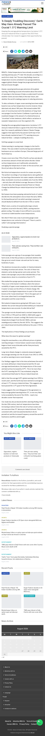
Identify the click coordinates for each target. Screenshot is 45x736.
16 (40, 644)
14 (28, 644)
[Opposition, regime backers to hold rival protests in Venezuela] (6, 239)
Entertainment (7, 542)
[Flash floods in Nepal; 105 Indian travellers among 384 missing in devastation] (11, 579)
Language (7, 693)
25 (10, 651)
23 (40, 648)
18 (10, 648)
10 (4, 644)
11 (10, 644)
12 (16, 644)
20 (22, 648)
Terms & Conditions (10, 675)
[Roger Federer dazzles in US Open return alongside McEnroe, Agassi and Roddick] (33, 579)
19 (16, 648)
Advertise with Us (10, 671)
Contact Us (8, 687)
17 (4, 648)
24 (4, 651)
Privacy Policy (9, 683)
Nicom (33, 732)
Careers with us (9, 679)
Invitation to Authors (10, 708)
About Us (7, 667)
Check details (6, 495)
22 (34, 648)
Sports (4, 517)
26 (16, 651)
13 (22, 644)
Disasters (5, 505)
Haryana (7, 700)
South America (7, 16)
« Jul (3, 657)
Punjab (5, 696)
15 (34, 644)
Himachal (7, 704)
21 (28, 648)
